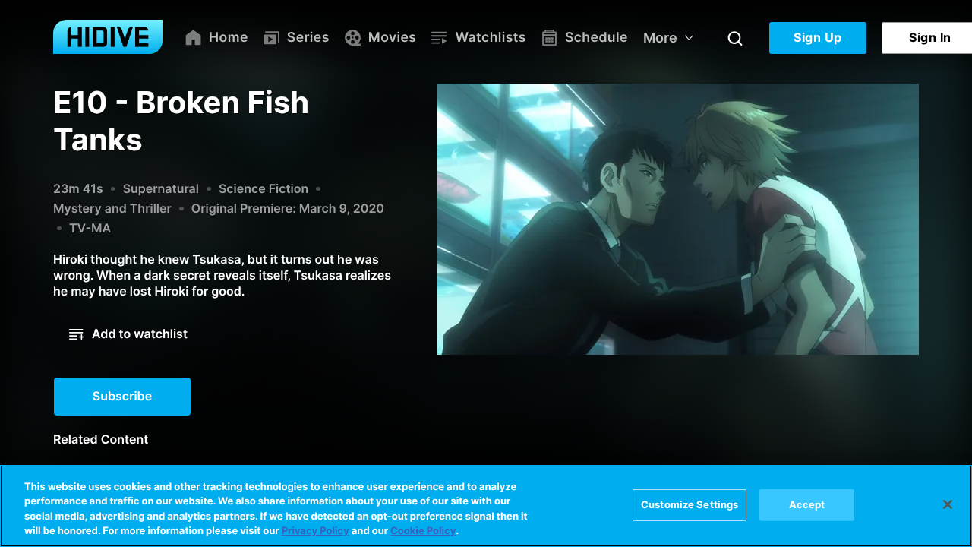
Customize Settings (689, 504)
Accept (807, 504)
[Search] (735, 38)
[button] (128, 334)
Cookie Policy (423, 531)
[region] (486, 506)
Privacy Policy (315, 531)
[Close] (947, 504)
